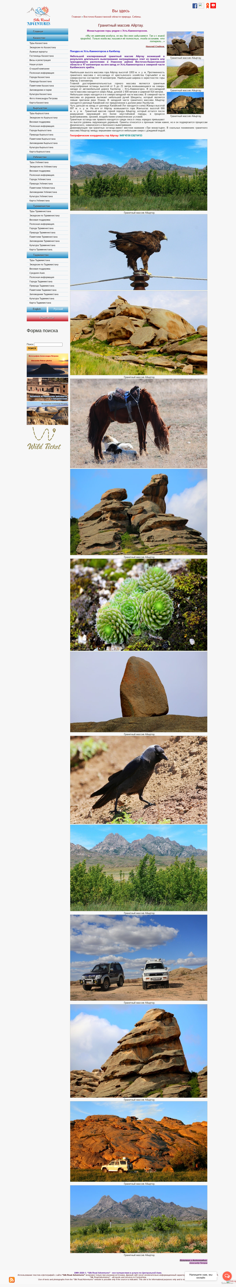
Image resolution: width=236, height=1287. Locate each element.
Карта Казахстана (39, 102)
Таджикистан (41, 254)
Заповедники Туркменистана (45, 241)
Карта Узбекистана (40, 200)
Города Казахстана (40, 77)
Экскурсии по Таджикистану (44, 264)
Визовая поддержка (40, 122)
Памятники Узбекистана (42, 188)
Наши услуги (36, 64)
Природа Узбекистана (41, 183)
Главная (38, 31)
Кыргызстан (40, 108)
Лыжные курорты (39, 51)
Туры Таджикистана (40, 260)
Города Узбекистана (40, 179)
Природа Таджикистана (42, 286)
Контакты (47, 317)
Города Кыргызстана (40, 130)
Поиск (30, 344)
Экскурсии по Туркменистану (45, 215)
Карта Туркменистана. (41, 249)
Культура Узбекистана (41, 196)
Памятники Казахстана (42, 85)
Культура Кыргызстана (41, 147)
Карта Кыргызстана (40, 151)
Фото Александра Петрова (44, 98)
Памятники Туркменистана (44, 237)
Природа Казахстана (41, 81)
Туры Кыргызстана (39, 113)
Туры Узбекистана (39, 162)
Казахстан (39, 37)
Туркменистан (41, 206)
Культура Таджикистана (42, 298)
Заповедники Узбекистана (43, 192)
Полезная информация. (42, 126)
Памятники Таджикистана (43, 290)
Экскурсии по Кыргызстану (44, 117)
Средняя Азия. (37, 273)
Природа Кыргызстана (41, 134)
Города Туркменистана (41, 228)
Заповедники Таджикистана (44, 294)
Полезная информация (42, 73)
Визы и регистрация (40, 60)
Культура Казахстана (41, 94)
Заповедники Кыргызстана (44, 143)
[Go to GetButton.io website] (227, 1283)
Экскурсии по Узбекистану (43, 166)
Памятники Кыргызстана (42, 139)
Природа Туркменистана (42, 232)
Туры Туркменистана (40, 211)
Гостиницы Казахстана (42, 56)
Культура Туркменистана (42, 245)
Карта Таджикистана (40, 303)
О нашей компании (39, 68)
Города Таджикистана (41, 281)
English (37, 309)
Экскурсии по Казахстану (43, 47)
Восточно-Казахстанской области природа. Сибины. (112, 16)
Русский (58, 309)
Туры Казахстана (38, 43)
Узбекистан (40, 157)
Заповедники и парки (41, 90)
